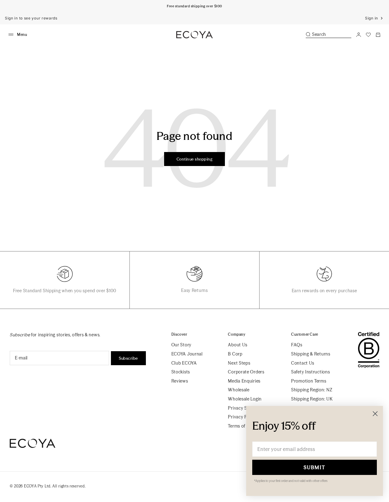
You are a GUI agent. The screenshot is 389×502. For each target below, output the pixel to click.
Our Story (181, 345)
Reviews (179, 381)
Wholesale (238, 390)
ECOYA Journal (187, 354)
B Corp (235, 354)
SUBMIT (314, 467)
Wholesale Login (245, 399)
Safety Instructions (310, 372)
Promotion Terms (308, 381)
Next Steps (239, 363)
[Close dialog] (375, 413)
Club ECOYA (184, 363)
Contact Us (302, 363)
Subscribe (128, 358)
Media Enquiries (244, 381)
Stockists (180, 372)
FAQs (296, 345)
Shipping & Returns (310, 354)
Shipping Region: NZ (311, 390)
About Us (237, 345)
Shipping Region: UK (311, 399)
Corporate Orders (246, 372)
